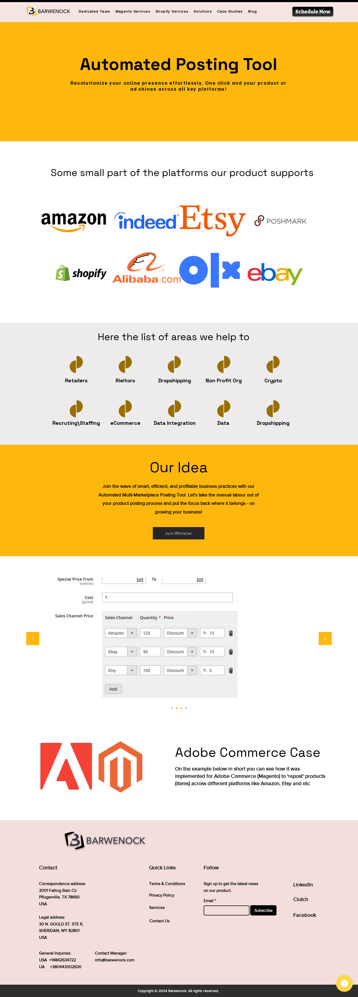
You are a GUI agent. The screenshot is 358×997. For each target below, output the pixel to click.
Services (157, 907)
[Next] (325, 639)
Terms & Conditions (167, 883)
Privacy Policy (161, 895)
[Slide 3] (181, 708)
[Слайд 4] (186, 708)
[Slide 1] (172, 708)
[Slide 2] (176, 708)
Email (209, 901)
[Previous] (32, 639)
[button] (203, 12)
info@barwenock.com (114, 960)
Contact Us (159, 921)
